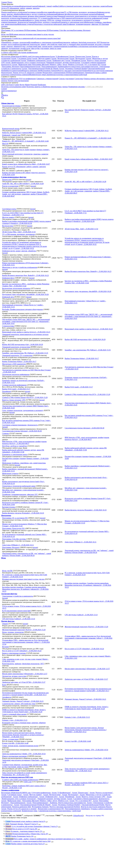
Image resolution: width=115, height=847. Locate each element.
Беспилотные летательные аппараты (82, 14)
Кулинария (9, 839)
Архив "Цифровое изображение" (33, 60)
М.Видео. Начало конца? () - (86, 131)
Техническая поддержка (10, 6)
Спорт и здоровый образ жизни (74, 44)
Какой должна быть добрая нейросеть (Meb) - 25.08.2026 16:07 (26, 164)
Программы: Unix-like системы (61, 30)
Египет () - (78, 741)
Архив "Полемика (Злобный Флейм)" (73, 69)
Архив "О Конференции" (59, 56)
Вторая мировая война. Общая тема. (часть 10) (30, 834)
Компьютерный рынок (28, 6)
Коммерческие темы (37, 75)
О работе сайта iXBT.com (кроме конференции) (19, 52)
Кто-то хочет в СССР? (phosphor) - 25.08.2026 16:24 (21, 651)
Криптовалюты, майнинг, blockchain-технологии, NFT (79, 42)
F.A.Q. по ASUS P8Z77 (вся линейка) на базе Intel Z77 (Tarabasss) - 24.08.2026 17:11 (23, 214)
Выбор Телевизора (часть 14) (22, 836)
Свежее (4, 2)
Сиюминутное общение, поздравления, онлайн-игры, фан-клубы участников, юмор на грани (54, 47)
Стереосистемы (51, 16)
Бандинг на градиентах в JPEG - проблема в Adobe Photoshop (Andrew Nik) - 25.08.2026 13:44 (25, 285)
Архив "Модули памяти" (41, 58)
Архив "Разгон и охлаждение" (101, 793)
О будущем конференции (40, 56)
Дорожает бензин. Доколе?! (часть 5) (24, 824)
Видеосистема (58, 12)
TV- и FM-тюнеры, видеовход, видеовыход (80, 12)
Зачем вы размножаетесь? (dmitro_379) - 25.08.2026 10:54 (23, 754)
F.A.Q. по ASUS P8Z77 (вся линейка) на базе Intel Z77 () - (85, 212)
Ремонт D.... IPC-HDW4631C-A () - (88, 138)
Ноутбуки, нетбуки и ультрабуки (47, 22)
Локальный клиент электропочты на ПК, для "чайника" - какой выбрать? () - (89, 551)
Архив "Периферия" (73, 60)
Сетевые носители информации (14, 385)
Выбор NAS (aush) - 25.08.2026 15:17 (16, 389)
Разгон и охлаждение (19, 12)
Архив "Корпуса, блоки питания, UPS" (91, 797)
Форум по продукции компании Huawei (96, 807)
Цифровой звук (8, 297)
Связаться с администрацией (47, 79)
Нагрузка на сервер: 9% (95, 815)
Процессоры (6, 12)
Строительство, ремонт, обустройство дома (45, 44)
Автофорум (24, 44)
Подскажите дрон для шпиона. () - (88, 291)
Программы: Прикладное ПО (38, 30)
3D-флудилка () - (81, 229)
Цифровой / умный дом (46, 6)
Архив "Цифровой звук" (55, 60)
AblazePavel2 (78, 815)
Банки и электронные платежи (47, 42)
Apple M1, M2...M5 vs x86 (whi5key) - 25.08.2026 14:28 (23, 184)
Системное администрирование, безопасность (20, 425)
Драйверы (61, 67)
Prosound (33, 85)
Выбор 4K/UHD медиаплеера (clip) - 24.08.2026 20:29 (22, 344)
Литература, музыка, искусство (14, 676)
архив (28, 179)
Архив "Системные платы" (21, 58)
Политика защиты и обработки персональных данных (47, 87)
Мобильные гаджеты (25, 24)
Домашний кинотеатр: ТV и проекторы (35, 18)
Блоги (11, 85)
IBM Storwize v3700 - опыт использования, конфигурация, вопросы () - (87, 438)
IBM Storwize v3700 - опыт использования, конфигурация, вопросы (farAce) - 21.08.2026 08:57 (24, 442)
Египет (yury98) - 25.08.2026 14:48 (15, 743)
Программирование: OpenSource (81, 73)
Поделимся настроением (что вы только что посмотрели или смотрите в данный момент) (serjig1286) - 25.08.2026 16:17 (25, 694)
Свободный (82, 75)
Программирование (27, 67)
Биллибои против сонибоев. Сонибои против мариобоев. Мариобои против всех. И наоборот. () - (88, 585)
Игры (7, 841)
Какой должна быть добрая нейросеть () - (88, 159)
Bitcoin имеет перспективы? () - (87, 669)
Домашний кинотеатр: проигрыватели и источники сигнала (80, 16)
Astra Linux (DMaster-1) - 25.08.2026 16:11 (18, 545)
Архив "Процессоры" (77, 56)
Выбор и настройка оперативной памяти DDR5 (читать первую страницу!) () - (89, 220)
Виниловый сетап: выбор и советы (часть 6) (28, 821)
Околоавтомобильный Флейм (93, 805)
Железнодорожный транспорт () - (86, 627)
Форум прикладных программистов (79, 67)
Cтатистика (78, 79)
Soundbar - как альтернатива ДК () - (88, 350)
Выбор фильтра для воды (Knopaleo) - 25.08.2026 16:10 (23, 513)
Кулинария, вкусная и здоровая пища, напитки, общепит (24, 723)
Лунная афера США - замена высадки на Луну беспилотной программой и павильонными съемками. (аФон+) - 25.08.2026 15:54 (26, 642)
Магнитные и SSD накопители (62, 18)
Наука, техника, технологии (17, 42)
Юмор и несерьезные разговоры (84, 46)
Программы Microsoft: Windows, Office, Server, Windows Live (55, 64)
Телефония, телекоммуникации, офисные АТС (84, 24)
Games (16, 85)
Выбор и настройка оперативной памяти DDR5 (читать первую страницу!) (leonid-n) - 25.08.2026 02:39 (26, 222)
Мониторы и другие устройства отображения (38, 14)
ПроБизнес (42, 85)
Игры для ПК (6, 34)
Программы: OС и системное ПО (14, 30)
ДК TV (8, 836)
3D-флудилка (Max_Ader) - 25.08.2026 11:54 (18, 232)
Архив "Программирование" (46, 67)
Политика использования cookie (13, 87)
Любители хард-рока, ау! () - (86, 679)
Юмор (7, 831)
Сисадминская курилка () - (84, 428)
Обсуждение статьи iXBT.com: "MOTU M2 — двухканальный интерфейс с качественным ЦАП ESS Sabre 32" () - (88, 316)
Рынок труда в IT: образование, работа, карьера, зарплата (24, 167)
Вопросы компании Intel (31, 71)
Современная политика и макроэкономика (61, 75)
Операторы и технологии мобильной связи (49, 24)
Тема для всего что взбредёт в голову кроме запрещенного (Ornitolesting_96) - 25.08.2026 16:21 (24, 774)
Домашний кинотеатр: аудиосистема (16, 347)
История (31, 42)
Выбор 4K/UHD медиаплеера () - (85, 339)
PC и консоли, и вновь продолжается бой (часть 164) (30, 841)
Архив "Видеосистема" (60, 58)
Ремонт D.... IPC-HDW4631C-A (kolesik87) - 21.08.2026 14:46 (25, 141)
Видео (22, 85)
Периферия (23, 20)
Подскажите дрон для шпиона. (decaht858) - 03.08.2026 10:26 (25, 294)
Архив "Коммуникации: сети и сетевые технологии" (25, 62)
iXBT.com (5, 85)
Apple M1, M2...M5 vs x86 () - (85, 181)
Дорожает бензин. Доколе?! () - (85, 699)
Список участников (66, 79)
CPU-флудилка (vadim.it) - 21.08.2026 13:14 (18, 619)
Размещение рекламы (76, 87)
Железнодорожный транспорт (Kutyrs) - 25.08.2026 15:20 (23, 630)
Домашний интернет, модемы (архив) (60, 62)
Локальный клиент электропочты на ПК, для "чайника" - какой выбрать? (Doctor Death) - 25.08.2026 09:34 (26, 554)
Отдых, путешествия (28, 46)
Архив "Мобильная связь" (22, 64)
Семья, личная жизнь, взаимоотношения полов (54, 46)
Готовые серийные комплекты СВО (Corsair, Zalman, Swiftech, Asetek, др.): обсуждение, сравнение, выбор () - (88, 191)
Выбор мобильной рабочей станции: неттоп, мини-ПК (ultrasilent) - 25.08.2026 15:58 (23, 451)
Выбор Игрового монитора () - (88, 271)
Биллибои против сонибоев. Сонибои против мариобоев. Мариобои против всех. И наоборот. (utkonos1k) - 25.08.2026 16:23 (25, 589)
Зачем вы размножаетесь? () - (86, 750)
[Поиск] (2, 98)
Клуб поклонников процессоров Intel (46, 38)
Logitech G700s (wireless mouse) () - (87, 394)
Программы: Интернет (82, 30)
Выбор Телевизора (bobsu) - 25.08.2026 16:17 (19, 361)
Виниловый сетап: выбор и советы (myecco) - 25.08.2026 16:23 (26, 332)
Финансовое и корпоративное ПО (56, 73)
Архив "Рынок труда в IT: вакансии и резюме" (25, 73)
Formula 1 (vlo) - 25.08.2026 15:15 (14, 720)
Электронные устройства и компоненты (16, 38)
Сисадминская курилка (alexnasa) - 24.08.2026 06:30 (22, 431)
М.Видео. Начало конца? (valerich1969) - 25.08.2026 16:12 (24, 133)
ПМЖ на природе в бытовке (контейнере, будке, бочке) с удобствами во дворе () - (86, 708)
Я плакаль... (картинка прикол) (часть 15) (26, 831)
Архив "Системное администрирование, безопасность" (88, 799)
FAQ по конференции (27, 79)
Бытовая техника (8, 507)
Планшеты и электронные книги (72, 22)
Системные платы (34, 12)
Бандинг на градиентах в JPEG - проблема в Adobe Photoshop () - (88, 282)
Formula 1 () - (77, 717)
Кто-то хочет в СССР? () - (84, 649)
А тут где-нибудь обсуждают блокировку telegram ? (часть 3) (34, 826)
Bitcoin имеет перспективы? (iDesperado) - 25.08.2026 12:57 (24, 674)
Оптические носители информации (88, 18)
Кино (17, 44)
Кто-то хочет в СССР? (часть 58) (24, 829)
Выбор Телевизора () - (82, 358)
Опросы (4, 81)
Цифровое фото (62, 14)
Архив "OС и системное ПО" (89, 64)
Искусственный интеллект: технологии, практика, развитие (84, 6)
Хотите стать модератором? (18, 81)
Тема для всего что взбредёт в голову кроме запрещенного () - (87, 770)
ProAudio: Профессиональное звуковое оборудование (24, 16)
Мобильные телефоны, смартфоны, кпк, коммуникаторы (24, 463)
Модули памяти (47, 12)
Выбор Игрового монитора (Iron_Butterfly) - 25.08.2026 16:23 (25, 275)
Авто (7, 824)
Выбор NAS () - (79, 387)
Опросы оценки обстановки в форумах (99, 79)
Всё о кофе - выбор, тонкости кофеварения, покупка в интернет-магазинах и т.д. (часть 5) (48, 839)
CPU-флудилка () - (81, 615)
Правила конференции (10, 79)
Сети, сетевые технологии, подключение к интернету (71, 20)
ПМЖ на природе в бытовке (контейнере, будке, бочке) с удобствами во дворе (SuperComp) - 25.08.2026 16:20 (24, 711)
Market (27, 85)
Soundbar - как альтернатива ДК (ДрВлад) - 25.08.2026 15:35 (25, 353)
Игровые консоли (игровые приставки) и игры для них (33, 34)
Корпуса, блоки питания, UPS (38, 20)
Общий (4, 42)
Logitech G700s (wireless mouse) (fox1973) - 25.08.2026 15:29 (25, 397)
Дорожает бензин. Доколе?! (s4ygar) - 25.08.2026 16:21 (23, 701)
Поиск (9, 2)
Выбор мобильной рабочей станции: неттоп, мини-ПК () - (86, 449)
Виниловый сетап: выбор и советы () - (89, 329)
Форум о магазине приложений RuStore (73, 71)
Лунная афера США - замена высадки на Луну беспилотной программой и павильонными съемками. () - (88, 638)
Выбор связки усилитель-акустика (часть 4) (28, 844)
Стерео (8, 821)
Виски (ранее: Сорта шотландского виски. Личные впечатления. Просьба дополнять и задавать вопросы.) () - (85, 730)
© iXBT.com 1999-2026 (94, 87)
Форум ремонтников (14, 71)
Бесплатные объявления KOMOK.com (16, 56)
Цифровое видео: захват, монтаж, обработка (19, 251)
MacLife (58, 6)
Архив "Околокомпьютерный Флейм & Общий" (40, 69)
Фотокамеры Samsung (49, 71)
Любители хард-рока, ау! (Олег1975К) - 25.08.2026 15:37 (23, 682)
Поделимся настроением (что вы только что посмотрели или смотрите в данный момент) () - (88, 690)
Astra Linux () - (80, 542)
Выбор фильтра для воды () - (85, 510)
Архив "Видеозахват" (77, 58)
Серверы (31, 22)
